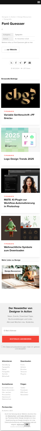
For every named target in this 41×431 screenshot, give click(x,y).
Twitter (22, 388)
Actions (23, 367)
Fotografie (5, 372)
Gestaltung (6, 365)
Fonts (22, 365)
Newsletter (24, 395)
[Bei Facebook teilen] (16, 62)
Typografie (8, 19)
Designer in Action (14, 10)
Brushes (23, 369)
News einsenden (8, 390)
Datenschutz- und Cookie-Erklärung (19, 416)
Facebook (24, 390)
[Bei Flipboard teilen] (25, 62)
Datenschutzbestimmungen (16, 347)
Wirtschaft (5, 376)
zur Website (12, 49)
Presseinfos (6, 395)
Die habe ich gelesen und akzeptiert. (21, 348)
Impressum (20, 424)
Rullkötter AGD (7, 411)
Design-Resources (24, 17)
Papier (4, 369)
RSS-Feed (24, 392)
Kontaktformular (7, 388)
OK (27, 424)
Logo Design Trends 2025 (19, 158)
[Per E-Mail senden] (29, 62)
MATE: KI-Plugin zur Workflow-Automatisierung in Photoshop (19, 203)
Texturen (23, 372)
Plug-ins (23, 374)
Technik (5, 374)
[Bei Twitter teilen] (11, 62)
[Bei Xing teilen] (20, 62)
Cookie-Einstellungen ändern (20, 427)
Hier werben (6, 392)
